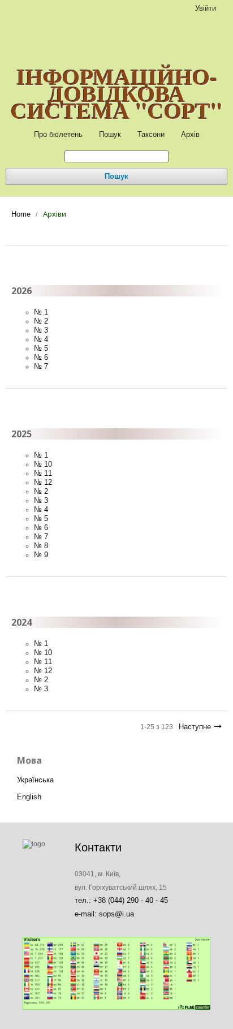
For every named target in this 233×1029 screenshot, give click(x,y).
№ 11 (43, 473)
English (29, 797)
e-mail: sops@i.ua (104, 914)
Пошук (110, 134)
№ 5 (41, 348)
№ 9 (41, 554)
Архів (190, 134)
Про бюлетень (58, 134)
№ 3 (41, 330)
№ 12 (43, 482)
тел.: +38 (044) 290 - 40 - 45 (121, 900)
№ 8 (41, 545)
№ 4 (41, 339)
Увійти (205, 8)
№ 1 (41, 312)
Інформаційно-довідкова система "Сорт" (117, 93)
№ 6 (41, 357)
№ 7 (41, 366)
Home (21, 214)
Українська (35, 780)
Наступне (195, 726)
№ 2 (41, 321)
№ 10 (43, 464)
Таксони (151, 134)
